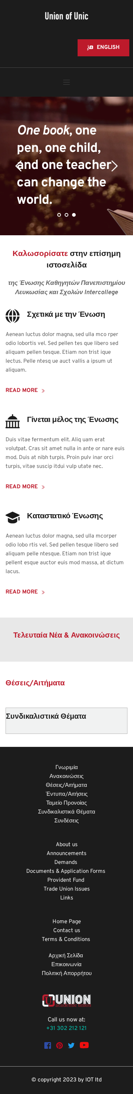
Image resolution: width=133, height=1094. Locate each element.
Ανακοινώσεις (66, 776)
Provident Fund (66, 880)
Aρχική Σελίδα (66, 956)
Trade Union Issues (67, 889)
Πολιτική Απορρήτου (67, 973)
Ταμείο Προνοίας (66, 803)
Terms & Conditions (67, 939)
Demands (66, 862)
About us (67, 844)
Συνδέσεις (66, 821)
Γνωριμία (66, 767)
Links (66, 898)
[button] (66, 82)
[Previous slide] (19, 166)
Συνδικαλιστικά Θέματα (66, 812)
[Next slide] (114, 166)
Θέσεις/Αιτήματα (66, 785)
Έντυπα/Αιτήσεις (67, 794)
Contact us (66, 930)
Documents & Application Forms (66, 871)
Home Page (66, 921)
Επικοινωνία (66, 964)
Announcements (66, 853)
